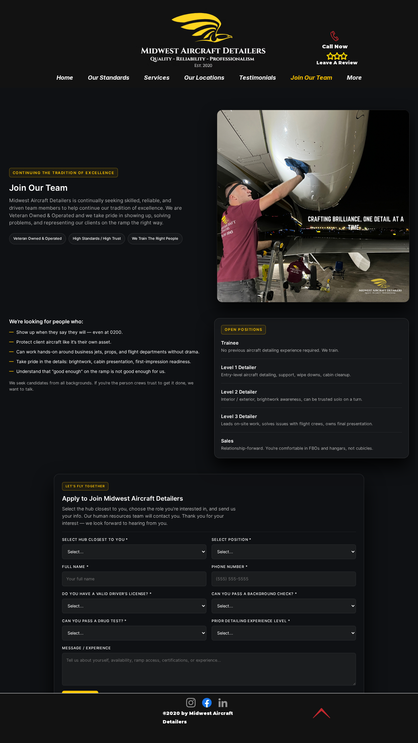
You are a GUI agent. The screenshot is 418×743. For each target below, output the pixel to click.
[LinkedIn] (223, 702)
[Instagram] (191, 702)
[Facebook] (207, 702)
